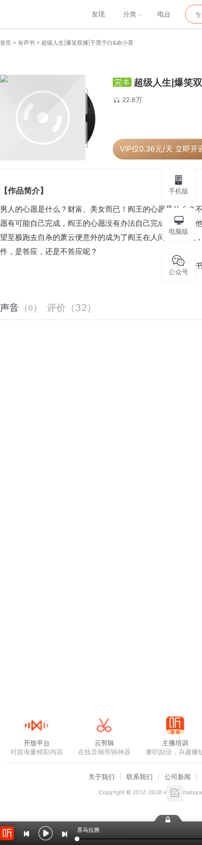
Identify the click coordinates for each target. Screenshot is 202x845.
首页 (5, 42)
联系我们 (139, 777)
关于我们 (101, 777)
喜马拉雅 (36, 14)
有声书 (26, 42)
